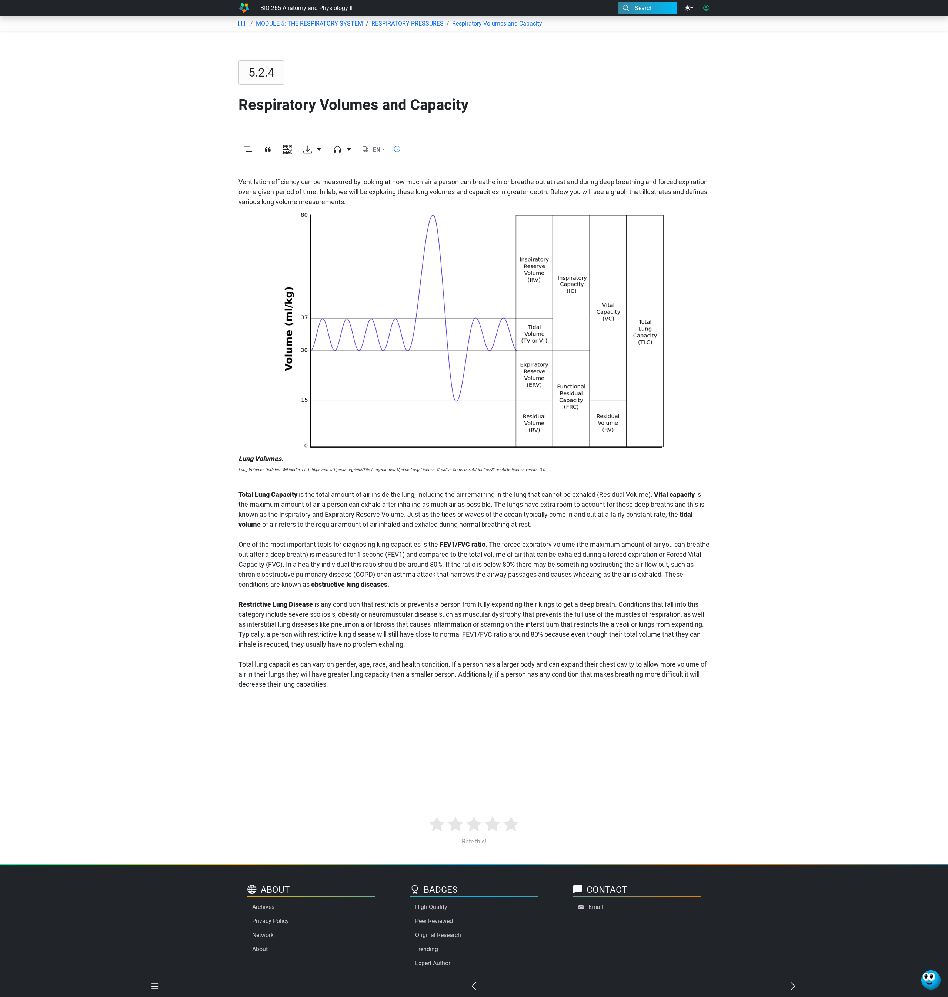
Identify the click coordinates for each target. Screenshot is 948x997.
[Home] (244, 8)
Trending (426, 949)
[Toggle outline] (247, 150)
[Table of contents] (241, 23)
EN (376, 149)
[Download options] (312, 150)
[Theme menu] (689, 8)
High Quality (431, 906)
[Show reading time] (397, 149)
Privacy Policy (270, 920)
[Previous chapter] (473, 986)
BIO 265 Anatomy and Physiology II (306, 7)
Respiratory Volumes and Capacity (497, 23)
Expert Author (432, 963)
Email (595, 906)
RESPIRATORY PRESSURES (407, 23)
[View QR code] (287, 150)
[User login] (706, 8)
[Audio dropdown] (342, 150)
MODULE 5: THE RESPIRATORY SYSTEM (309, 23)
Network (263, 935)
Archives (263, 906)
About (260, 949)
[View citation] (267, 150)
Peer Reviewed (434, 920)
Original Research (438, 935)
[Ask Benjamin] (931, 980)
